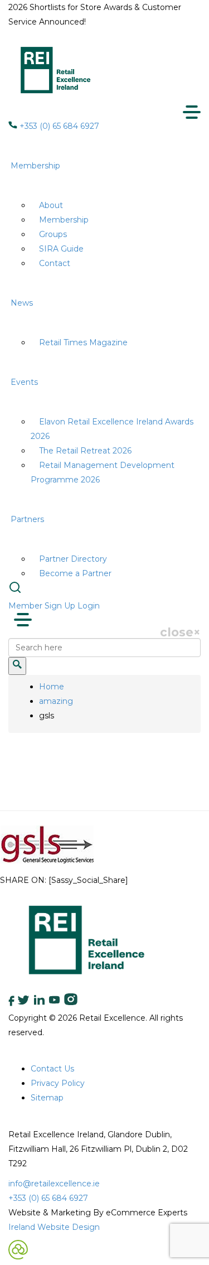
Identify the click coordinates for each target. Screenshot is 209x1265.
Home (51, 687)
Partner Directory (73, 559)
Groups (53, 234)
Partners (27, 519)
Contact (54, 263)
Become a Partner (75, 573)
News (22, 303)
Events (24, 382)
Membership (35, 166)
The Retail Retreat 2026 (85, 451)
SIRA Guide (61, 249)
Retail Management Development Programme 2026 (102, 472)
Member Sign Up (41, 606)
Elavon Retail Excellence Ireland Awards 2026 (112, 429)
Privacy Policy (58, 1083)
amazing (56, 701)
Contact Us (52, 1069)
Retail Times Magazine (83, 342)
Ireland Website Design (54, 1227)
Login (88, 606)
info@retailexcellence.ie (54, 1184)
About (51, 205)
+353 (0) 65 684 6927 (58, 126)
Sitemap (47, 1098)
